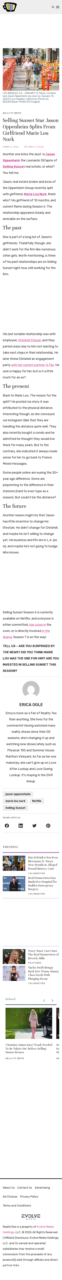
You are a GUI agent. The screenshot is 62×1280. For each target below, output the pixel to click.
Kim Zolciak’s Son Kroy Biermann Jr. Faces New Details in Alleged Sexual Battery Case (43, 863)
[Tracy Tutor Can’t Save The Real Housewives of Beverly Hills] (14, 956)
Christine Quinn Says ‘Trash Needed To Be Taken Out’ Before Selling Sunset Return (29, 1048)
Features (34, 962)
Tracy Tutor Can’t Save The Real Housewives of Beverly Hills (43, 954)
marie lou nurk (15, 801)
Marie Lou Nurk (35, 194)
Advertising (42, 1187)
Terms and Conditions (17, 1205)
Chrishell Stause (29, 340)
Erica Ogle (36, 146)
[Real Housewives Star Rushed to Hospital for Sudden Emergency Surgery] (14, 883)
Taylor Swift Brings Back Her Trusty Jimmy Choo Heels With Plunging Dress (43, 973)
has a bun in (37, 625)
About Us (9, 1187)
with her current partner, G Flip (32, 365)
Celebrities (36, 873)
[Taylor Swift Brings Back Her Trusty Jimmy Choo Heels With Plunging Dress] (14, 973)
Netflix (36, 801)
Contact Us (24, 1187)
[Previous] (44, 1000)
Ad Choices (10, 1196)
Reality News (12, 113)
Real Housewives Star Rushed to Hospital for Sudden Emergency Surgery (42, 883)
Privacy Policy (29, 1196)
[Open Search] (53, 7)
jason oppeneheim (18, 794)
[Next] (52, 1000)
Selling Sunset (15, 808)
